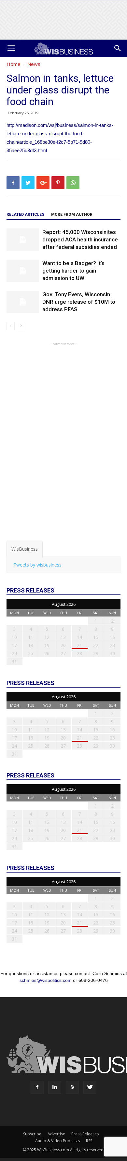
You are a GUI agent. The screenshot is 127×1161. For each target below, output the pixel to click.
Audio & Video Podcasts (57, 1140)
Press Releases (85, 1134)
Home (14, 64)
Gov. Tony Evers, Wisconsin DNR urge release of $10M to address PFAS (78, 301)
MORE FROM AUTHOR (71, 214)
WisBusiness (24, 549)
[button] (118, 48)
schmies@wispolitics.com (46, 980)
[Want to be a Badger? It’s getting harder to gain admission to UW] (23, 271)
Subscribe (32, 1134)
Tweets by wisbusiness (37, 565)
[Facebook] (37, 1087)
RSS (89, 1140)
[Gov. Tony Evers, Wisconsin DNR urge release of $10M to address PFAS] (23, 302)
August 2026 (64, 604)
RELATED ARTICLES (25, 214)
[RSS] (72, 1087)
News (33, 64)
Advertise (56, 1134)
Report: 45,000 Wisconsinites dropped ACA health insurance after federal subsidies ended (80, 239)
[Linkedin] (54, 1087)
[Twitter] (89, 1087)
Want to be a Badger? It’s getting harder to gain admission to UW (73, 270)
